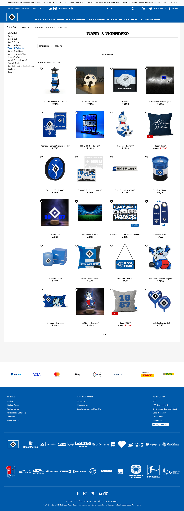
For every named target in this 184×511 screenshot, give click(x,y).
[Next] (113, 334)
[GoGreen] (167, 374)
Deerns (60, 20)
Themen (101, 20)
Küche (10, 36)
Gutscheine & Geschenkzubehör (21, 66)
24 (53, 63)
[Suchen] (133, 9)
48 (59, 63)
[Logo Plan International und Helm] (61, 445)
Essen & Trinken (14, 63)
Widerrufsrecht (13, 421)
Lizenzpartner (152, 20)
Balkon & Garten (14, 45)
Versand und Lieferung (16, 413)
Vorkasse (118, 374)
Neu (37, 20)
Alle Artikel (12, 33)
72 (64, 63)
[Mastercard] (56, 374)
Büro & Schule (13, 42)
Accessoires (78, 20)
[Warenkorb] (144, 9)
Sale (109, 20)
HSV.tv (33, 8)
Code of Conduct (159, 413)
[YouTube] (103, 493)
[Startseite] (12, 17)
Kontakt (10, 401)
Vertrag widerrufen (160, 424)
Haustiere (12, 72)
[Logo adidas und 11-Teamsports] (43, 445)
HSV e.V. (41, 8)
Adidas (44, 20)
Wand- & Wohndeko (16, 48)
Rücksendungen (13, 409)
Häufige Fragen (13, 405)
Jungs (52, 20)
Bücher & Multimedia (16, 51)
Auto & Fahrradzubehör (18, 60)
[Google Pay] (97, 374)
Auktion (117, 20)
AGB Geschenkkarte (161, 405)
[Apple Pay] (77, 374)
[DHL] (147, 374)
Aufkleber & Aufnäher (17, 54)
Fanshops (81, 401)
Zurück (12, 27)
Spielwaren (12, 69)
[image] (55, 86)
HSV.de (10, 8)
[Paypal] (16, 374)
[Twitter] (93, 493)
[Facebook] (77, 493)
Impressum (157, 421)
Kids (68, 20)
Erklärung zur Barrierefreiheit (165, 409)
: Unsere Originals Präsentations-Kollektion (34, 3)
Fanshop (25, 8)
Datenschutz (158, 417)
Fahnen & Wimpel (15, 57)
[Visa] (36, 374)
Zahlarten (11, 417)
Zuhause (91, 20)
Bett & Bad (12, 39)
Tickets (17, 8)
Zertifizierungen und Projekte (89, 409)
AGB (154, 401)
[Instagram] (85, 493)
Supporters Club (133, 20)
